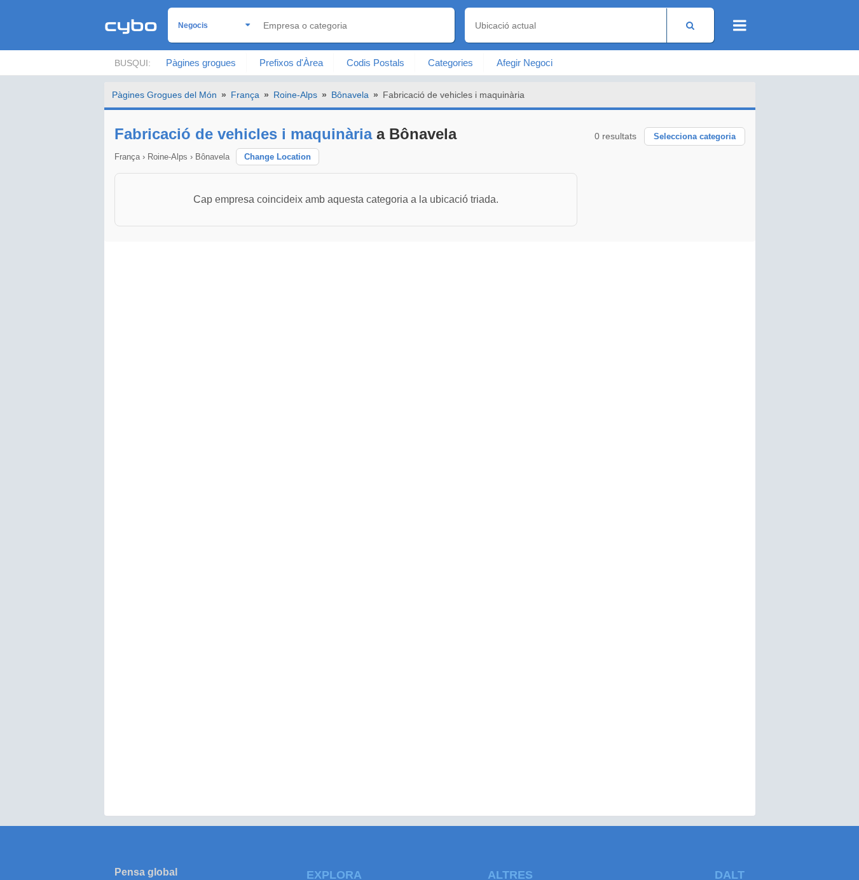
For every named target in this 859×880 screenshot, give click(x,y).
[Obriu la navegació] (739, 25)
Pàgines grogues (201, 62)
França (245, 95)
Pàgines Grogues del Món (164, 95)
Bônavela (350, 95)
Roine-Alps (295, 95)
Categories (450, 62)
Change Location (277, 157)
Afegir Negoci (525, 62)
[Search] (690, 25)
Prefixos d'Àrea (291, 62)
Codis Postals (375, 62)
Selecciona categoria (695, 136)
